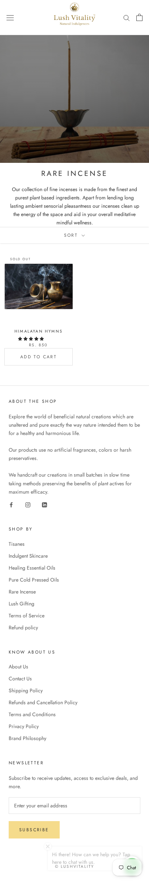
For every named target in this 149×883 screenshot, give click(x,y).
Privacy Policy (24, 726)
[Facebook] (11, 504)
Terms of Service (26, 615)
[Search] (126, 17)
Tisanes (17, 544)
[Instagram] (27, 504)
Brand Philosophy (27, 738)
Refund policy (23, 627)
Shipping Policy (26, 690)
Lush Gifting (21, 603)
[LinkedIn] (44, 504)
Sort (72, 235)
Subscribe (34, 830)
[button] (31, 339)
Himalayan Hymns (38, 331)
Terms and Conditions (32, 714)
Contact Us (20, 678)
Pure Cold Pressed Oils (34, 579)
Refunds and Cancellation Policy (43, 702)
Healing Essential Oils (32, 567)
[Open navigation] (10, 17)
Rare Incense (22, 591)
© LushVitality (74, 866)
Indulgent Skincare (28, 555)
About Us (18, 666)
